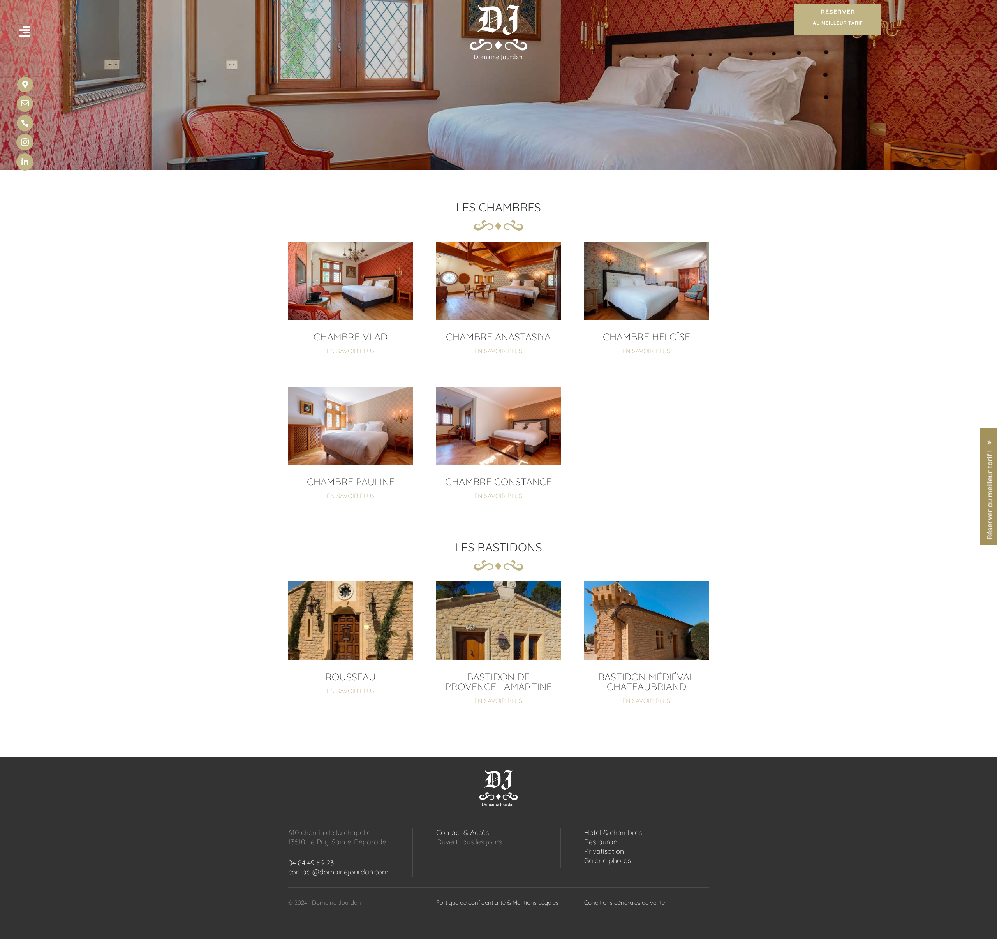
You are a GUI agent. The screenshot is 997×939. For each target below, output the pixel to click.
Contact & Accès (462, 832)
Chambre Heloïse (646, 337)
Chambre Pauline (351, 482)
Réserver (838, 17)
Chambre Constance (498, 482)
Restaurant (602, 841)
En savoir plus (351, 351)
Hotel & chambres (613, 832)
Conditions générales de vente (624, 902)
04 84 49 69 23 (311, 862)
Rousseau (350, 677)
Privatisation (604, 851)
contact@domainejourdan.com (338, 871)
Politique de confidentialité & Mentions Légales (497, 902)
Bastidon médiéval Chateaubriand (646, 681)
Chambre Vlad (351, 337)
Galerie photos (607, 860)
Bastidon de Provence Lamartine (498, 681)
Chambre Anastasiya (498, 337)
